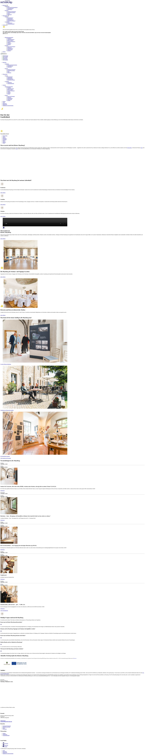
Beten (4, 140)
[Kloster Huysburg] (6, 3)
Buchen (6, 10)
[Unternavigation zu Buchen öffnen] (8, 68)
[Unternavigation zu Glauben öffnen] (6, 85)
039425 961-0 (2, 720)
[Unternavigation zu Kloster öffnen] (8, 95)
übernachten (129, 147)
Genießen (4, 139)
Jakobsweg (9, 47)
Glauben (4, 85)
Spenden (9, 50)
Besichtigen (5, 138)
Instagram (6, 745)
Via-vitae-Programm (11, 41)
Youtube (5, 746)
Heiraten (4, 137)
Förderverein (9, 49)
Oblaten (8, 42)
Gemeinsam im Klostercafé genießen (7, 410)
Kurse (8, 13)
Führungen (9, 14)
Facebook (6, 743)
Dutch (6, 57)
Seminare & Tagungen (11, 11)
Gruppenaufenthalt (10, 23)
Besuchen (4, 5)
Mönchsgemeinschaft (9, 37)
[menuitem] (74, 55)
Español (6, 59)
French (6, 58)
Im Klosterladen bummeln (5, 456)
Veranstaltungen (10, 8)
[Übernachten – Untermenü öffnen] (8, 15)
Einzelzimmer (9, 18)
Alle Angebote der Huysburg (5, 458)
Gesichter (9, 43)
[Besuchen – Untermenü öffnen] (7, 5)
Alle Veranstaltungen (4, 610)
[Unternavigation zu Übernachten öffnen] (8, 74)
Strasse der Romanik (11, 46)
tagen (142, 147)
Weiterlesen (2, 490)
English (6, 56)
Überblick (9, 38)
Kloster (6, 45)
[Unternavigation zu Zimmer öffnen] (8, 75)
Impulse (8, 44)
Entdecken (7, 6)
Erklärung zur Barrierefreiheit (8, 105)
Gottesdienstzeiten (10, 39)
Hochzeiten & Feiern (11, 12)
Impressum (5, 103)
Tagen (4, 136)
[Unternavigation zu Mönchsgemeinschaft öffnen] (13, 86)
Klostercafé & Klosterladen (12, 7)
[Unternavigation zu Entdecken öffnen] (9, 63)
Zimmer (6, 16)
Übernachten (5, 15)
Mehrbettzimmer (10, 19)
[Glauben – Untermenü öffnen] (7, 25)
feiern (17, 148)
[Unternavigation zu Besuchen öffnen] (7, 62)
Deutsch (4, 53)
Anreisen (4, 141)
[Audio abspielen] (4, 228)
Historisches (9, 9)
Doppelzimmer (10, 17)
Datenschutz (5, 104)
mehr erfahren (2, 192)
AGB (4, 102)
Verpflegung (9, 22)
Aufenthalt (7, 21)
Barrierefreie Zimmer (11, 20)
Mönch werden (10, 40)
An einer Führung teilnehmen (5, 364)
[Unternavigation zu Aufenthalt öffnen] (9, 81)
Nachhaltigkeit (10, 48)
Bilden (4, 142)
